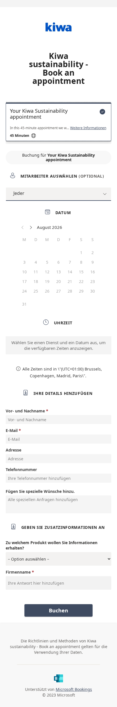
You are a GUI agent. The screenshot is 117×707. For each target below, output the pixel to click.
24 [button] (24, 291)
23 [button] (92, 281)
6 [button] (58, 262)
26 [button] (47, 291)
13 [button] (58, 271)
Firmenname (18, 572)
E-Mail (12, 430)
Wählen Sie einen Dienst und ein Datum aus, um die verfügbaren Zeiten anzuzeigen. (58, 345)
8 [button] (81, 262)
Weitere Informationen (88, 128)
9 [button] (92, 262)
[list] (58, 123)
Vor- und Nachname (25, 411)
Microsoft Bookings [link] (74, 689)
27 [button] (58, 291)
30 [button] (92, 291)
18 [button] (36, 281)
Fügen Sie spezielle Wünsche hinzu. (40, 491)
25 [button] (36, 291)
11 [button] (36, 271)
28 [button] (70, 291)
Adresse (13, 450)
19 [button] (47, 281)
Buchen (58, 610)
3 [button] (24, 262)
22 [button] (81, 281)
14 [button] (70, 271)
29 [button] (81, 291)
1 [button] (81, 252)
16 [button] (92, 271)
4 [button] (36, 262)
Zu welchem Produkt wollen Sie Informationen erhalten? (51, 545)
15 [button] (81, 271)
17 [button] (24, 281)
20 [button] (58, 281)
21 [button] (70, 281)
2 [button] (92, 252)
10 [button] (24, 271)
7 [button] (70, 262)
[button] (23, 227)
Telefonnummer (21, 469)
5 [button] (47, 262)
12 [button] (47, 271)
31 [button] (24, 304)
